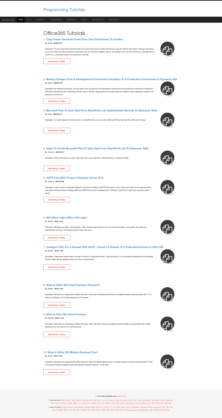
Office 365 (159, 403)
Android (85, 400)
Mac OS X (86, 403)
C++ (103, 400)
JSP (55, 403)
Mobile (84, 20)
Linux (80, 403)
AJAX (91, 400)
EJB (129, 400)
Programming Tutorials (64, 9)
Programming (56, 20)
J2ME (70, 403)
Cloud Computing (121, 400)
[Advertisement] (133, 9)
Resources (114, 20)
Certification (146, 400)
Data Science (66, 400)
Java (28, 20)
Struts (132, 403)
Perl (98, 403)
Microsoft (71, 20)
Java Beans (62, 403)
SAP (117, 403)
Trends (137, 403)
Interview (155, 400)
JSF (52, 403)
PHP (103, 403)
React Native (76, 400)
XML (153, 403)
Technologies (98, 20)
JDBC (75, 403)
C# (107, 400)
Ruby (113, 403)
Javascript (169, 400)
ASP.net (96, 400)
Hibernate (167, 403)
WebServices (146, 403)
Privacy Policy (121, 396)
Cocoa (111, 400)
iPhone (161, 400)
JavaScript (40, 20)
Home (20, 20)
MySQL (94, 403)
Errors (134, 400)
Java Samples (8, 19)
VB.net (122, 403)
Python (108, 403)
